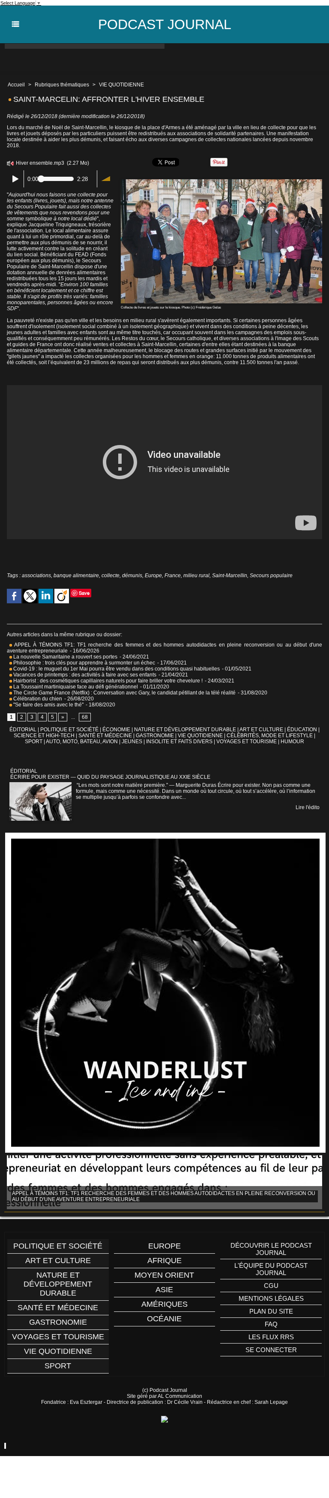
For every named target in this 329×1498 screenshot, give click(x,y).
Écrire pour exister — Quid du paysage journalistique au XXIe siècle (110, 777)
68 (85, 717)
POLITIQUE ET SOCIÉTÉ (69, 730)
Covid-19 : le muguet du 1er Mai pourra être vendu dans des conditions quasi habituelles (116, 669)
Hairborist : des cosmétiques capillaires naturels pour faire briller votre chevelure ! (107, 681)
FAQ (271, 1324)
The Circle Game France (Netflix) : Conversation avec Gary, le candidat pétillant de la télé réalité (124, 693)
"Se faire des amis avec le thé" (48, 705)
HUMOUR (292, 742)
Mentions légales (271, 1298)
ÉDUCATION (302, 730)
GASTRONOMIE (155, 736)
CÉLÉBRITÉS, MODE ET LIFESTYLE (270, 736)
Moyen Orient (164, 1275)
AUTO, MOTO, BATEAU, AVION (82, 742)
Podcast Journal (164, 24)
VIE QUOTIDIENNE (121, 85)
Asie (164, 1289)
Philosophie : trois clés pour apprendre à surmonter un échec (83, 663)
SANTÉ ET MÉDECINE (105, 736)
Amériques (164, 1304)
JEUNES (132, 742)
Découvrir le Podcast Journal (271, 1249)
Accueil (16, 85)
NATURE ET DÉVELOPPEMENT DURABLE (185, 730)
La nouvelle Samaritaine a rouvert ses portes (64, 657)
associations (36, 575)
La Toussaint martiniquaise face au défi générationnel (75, 687)
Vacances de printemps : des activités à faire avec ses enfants (84, 675)
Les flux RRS (271, 1337)
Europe (153, 575)
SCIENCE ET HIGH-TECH (45, 736)
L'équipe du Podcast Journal (271, 1269)
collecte (111, 575)
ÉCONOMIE (116, 730)
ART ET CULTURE (261, 730)
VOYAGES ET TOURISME (246, 742)
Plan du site (271, 1311)
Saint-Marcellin (229, 575)
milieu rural (196, 575)
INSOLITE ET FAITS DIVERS (179, 742)
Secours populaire (271, 575)
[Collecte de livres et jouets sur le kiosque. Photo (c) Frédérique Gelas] (221, 181)
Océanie (164, 1318)
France (172, 575)
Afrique (164, 1260)
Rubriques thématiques (62, 85)
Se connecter (271, 1349)
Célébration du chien (37, 699)
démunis (132, 575)
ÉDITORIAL (22, 730)
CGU (271, 1285)
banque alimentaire (76, 575)
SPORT (33, 742)
